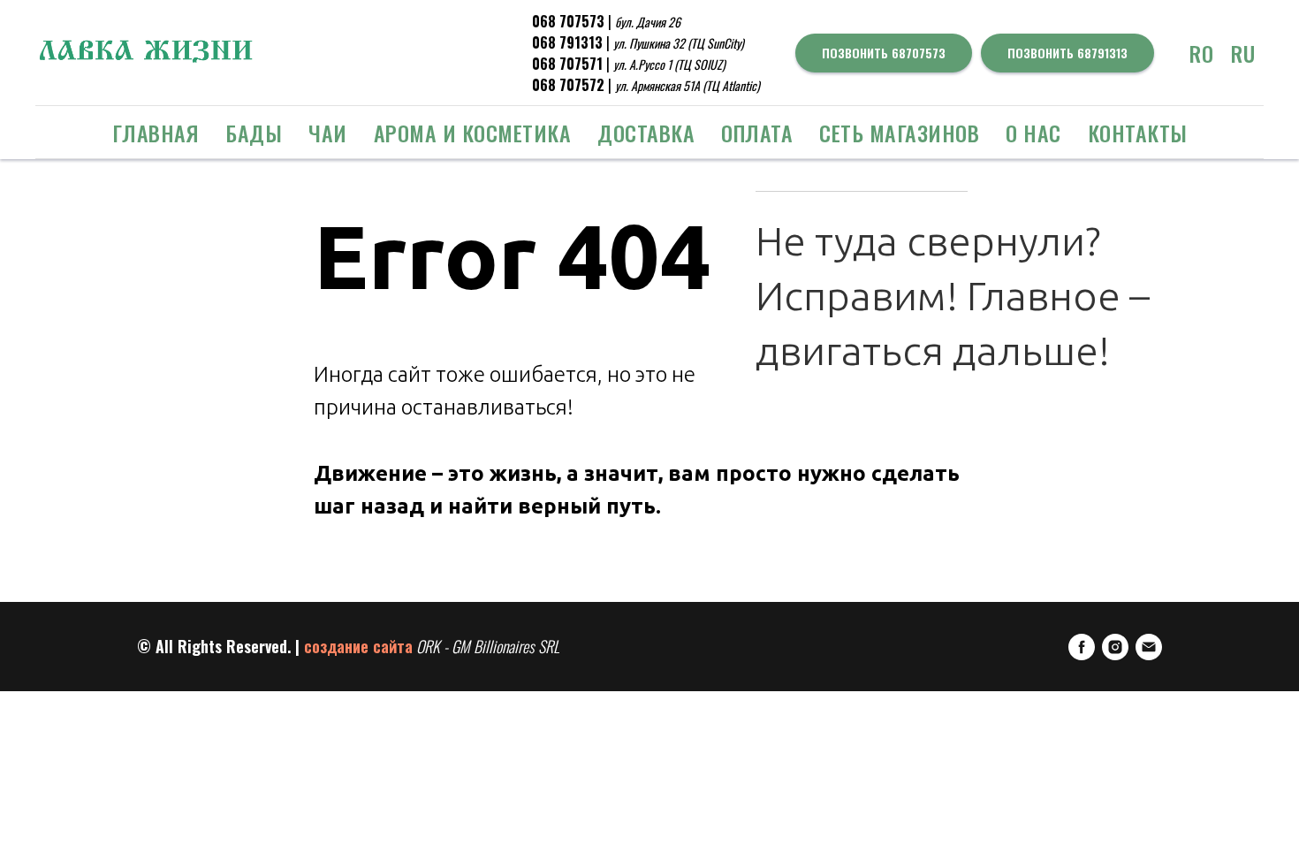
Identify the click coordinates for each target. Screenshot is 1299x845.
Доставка (646, 132)
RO (1201, 53)
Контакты (1138, 132)
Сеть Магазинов (899, 132)
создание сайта (358, 646)
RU (1243, 53)
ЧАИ (327, 132)
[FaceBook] (1081, 647)
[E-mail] (1149, 647)
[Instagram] (1115, 647)
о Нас (1033, 132)
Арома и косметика (473, 132)
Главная (156, 132)
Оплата (757, 132)
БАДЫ (253, 132)
